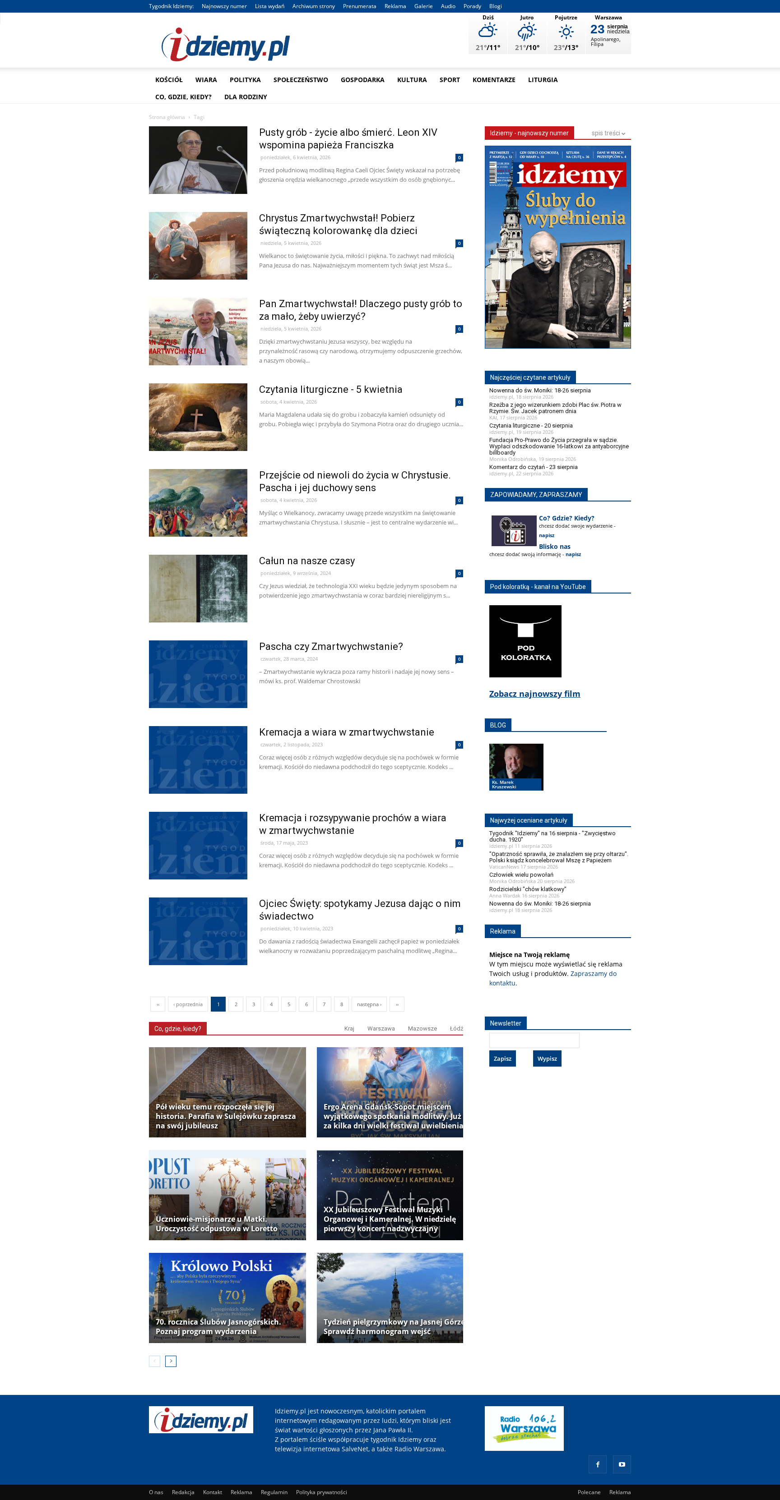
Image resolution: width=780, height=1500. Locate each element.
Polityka (245, 79)
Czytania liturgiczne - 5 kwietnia (331, 389)
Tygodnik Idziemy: (171, 6)
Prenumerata (359, 6)
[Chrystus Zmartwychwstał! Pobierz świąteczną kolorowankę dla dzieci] (198, 265)
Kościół (169, 79)
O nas (156, 1492)
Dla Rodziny (245, 96)
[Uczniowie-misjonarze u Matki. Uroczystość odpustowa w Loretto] (227, 1195)
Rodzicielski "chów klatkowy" (527, 889)
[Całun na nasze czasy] (198, 608)
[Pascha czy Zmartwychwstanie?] (198, 693)
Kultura (412, 79)
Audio (448, 6)
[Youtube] (622, 1464)
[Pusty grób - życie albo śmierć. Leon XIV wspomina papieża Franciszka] (198, 179)
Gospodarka (363, 79)
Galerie (423, 6)
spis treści (607, 133)
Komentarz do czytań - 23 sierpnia (533, 467)
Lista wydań (269, 6)
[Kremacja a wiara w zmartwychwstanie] (198, 779)
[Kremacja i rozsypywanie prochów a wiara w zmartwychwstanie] (198, 865)
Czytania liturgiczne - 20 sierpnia (531, 425)
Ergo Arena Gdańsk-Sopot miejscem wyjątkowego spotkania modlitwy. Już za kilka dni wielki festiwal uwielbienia (394, 1116)
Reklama (395, 6)
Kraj (349, 1028)
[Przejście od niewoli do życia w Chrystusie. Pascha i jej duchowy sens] (198, 522)
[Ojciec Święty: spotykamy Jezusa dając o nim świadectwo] (198, 950)
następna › (369, 1004)
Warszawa (381, 1028)
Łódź (456, 1028)
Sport (450, 79)
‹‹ (158, 1004)
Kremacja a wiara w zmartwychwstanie (346, 732)
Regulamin (274, 1492)
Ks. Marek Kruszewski (504, 784)
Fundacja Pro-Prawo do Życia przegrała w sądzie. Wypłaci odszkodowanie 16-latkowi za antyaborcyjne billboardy (559, 446)
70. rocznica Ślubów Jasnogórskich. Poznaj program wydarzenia (218, 1326)
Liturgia (543, 79)
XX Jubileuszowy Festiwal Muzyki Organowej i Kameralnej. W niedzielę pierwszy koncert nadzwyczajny (390, 1219)
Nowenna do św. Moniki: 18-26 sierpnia (540, 390)
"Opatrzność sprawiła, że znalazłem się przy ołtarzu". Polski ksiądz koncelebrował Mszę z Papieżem (558, 857)
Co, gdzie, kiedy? (183, 96)
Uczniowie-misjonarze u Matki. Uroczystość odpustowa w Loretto (217, 1224)
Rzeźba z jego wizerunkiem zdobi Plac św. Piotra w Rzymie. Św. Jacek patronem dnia (555, 407)
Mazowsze (422, 1028)
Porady (472, 6)
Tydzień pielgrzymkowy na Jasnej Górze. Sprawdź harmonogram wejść (395, 1326)
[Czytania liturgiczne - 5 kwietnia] (198, 436)
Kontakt (212, 1492)
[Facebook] (598, 1464)
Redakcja (183, 1492)
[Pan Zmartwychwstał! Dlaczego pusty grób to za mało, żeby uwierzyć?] (198, 351)
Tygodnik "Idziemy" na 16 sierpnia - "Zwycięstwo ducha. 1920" (552, 836)
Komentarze (494, 79)
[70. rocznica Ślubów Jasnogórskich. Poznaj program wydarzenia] (227, 1298)
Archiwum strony (313, 6)
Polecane (589, 1492)
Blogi (495, 6)
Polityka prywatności (321, 1492)
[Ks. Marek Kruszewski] (516, 776)
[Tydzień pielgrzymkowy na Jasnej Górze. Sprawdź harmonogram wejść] (395, 1298)
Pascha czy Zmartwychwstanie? (331, 646)
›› (397, 1004)
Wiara (206, 79)
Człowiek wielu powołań (521, 874)
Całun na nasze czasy (307, 560)
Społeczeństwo (301, 79)
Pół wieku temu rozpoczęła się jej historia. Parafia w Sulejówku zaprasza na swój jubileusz (226, 1116)
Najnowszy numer (224, 6)
